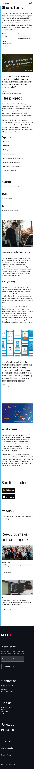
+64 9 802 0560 (7, 691)
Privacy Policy (6, 755)
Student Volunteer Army (10, 127)
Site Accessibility (7, 748)
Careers (4, 689)
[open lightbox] (17, 63)
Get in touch (5, 686)
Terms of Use (6, 741)
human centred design (23, 260)
